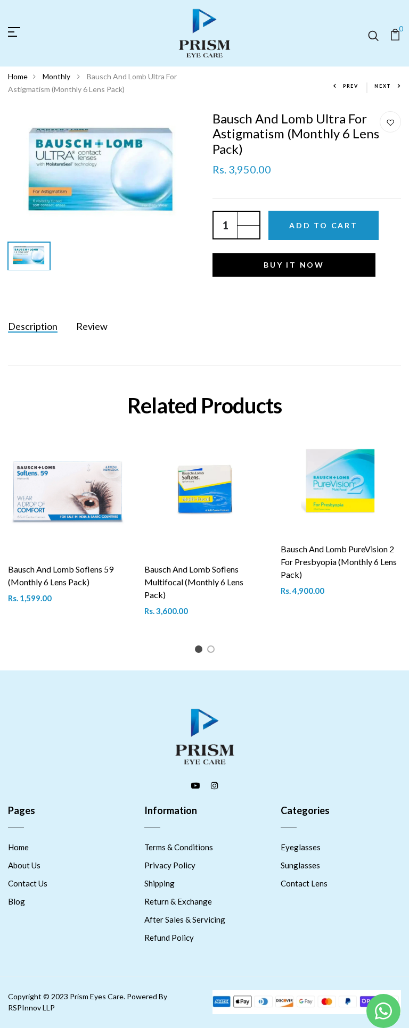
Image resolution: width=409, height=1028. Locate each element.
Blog (16, 901)
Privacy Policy (169, 865)
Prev (350, 86)
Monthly (57, 76)
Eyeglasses (301, 847)
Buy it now (294, 264)
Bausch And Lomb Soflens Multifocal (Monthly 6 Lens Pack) (193, 582)
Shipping (159, 883)
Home (18, 76)
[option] (102, 174)
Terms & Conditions (178, 847)
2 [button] (213, 651)
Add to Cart (323, 225)
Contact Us (27, 883)
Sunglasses (300, 865)
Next (382, 86)
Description (33, 326)
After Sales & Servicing (184, 919)
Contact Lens (304, 883)
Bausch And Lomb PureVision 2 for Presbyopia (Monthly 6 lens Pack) (339, 561)
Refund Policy (169, 937)
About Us (24, 865)
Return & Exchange (178, 901)
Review (92, 326)
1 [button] (200, 651)
